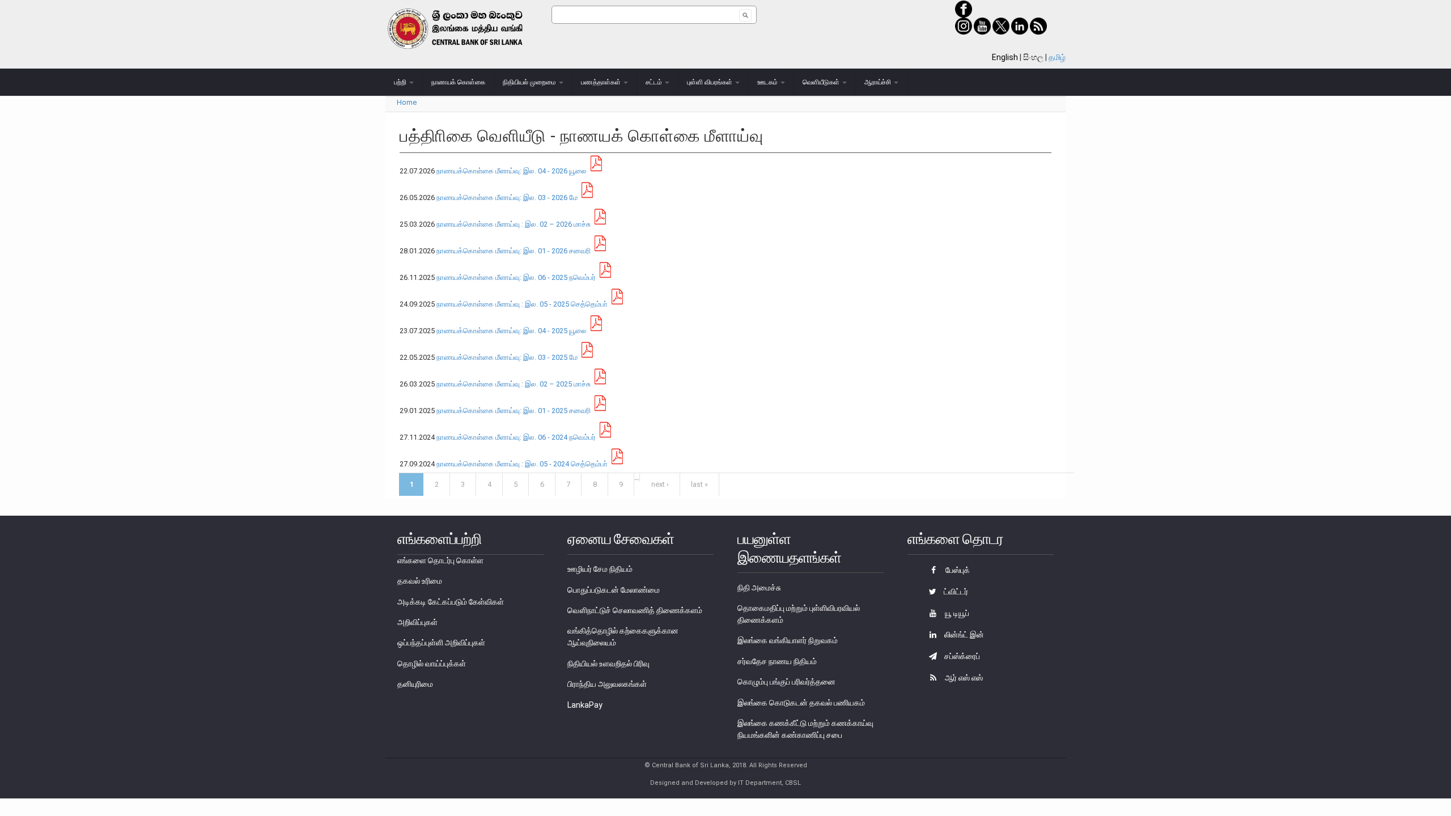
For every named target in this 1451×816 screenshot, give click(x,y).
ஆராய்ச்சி (878, 82)
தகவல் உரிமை (419, 580)
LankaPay (585, 704)
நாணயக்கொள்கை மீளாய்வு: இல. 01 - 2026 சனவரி (513, 250)
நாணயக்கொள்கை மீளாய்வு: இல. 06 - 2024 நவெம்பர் (516, 437)
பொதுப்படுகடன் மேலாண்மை (613, 589)
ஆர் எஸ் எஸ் (963, 677)
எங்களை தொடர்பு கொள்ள (440, 560)
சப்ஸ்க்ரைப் (961, 656)
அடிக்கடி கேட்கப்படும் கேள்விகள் (450, 601)
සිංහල (1033, 57)
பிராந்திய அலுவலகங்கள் (607, 683)
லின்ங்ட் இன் (963, 634)
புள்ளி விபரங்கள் (710, 82)
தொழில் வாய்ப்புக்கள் (431, 663)
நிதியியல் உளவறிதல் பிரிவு (608, 663)
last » (699, 484)
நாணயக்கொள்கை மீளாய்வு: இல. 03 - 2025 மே (507, 357)
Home (407, 102)
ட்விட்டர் (955, 591)
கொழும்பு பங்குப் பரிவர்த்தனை (786, 681)
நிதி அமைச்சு (759, 587)
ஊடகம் (768, 82)
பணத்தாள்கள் (601, 82)
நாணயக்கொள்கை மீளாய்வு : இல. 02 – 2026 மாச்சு (513, 224)
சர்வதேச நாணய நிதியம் (777, 661)
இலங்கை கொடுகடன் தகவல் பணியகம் (801, 702)
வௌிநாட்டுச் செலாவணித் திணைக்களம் (634, 610)
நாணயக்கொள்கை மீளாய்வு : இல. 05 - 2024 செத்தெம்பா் (522, 464)
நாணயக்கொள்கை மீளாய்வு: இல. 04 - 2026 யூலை (511, 171)
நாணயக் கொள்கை (458, 82)
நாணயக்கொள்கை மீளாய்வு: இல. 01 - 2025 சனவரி (513, 410)
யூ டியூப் (956, 613)
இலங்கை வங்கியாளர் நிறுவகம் (787, 640)
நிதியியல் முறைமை (530, 82)
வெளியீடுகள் (822, 82)
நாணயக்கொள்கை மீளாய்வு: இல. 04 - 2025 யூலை (511, 330)
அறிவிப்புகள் (417, 622)
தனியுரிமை (415, 683)
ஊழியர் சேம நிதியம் (600, 568)
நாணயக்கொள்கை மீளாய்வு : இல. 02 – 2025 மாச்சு (513, 384)
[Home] (468, 29)
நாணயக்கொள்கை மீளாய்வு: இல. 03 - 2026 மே (507, 197)
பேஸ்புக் (957, 570)
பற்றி (401, 82)
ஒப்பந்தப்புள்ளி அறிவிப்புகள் (441, 642)
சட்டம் (655, 82)
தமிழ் (1057, 57)
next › (660, 484)
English (1005, 57)
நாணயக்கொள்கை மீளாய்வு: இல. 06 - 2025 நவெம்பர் (516, 277)
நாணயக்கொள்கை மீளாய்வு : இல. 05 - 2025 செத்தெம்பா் (522, 304)
